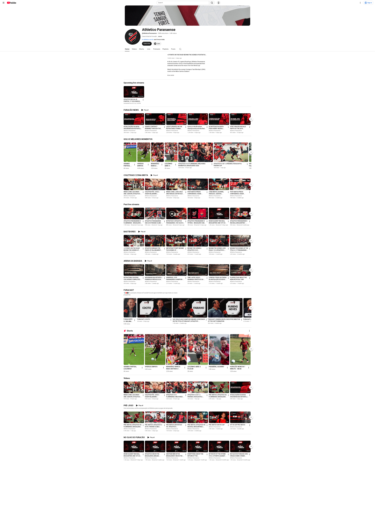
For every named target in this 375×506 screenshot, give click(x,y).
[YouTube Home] (11, 2)
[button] (170, 75)
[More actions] (143, 100)
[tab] (127, 49)
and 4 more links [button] (159, 39)
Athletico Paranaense (129, 130)
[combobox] (183, 3)
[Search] (212, 3)
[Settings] (360, 3)
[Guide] (3, 3)
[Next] (251, 119)
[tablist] (187, 49)
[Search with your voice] (219, 3)
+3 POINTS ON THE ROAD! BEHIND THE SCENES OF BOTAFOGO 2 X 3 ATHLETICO (187, 55)
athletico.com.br (148, 39)
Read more (170, 75)
